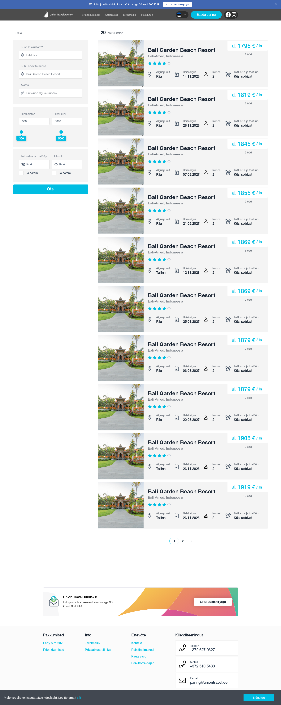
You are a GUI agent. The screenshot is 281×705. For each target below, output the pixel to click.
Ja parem (32, 173)
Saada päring (206, 14)
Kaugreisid (111, 14)
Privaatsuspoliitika (98, 650)
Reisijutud (147, 14)
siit (79, 697)
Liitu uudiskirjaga (177, 4)
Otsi (50, 188)
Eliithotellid (129, 14)
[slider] (21, 132)
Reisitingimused (142, 650)
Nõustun (259, 697)
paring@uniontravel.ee (208, 682)
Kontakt (136, 643)
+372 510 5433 (202, 666)
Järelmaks (92, 643)
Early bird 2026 (53, 643)
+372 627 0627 (202, 650)
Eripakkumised (91, 14)
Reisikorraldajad (142, 663)
